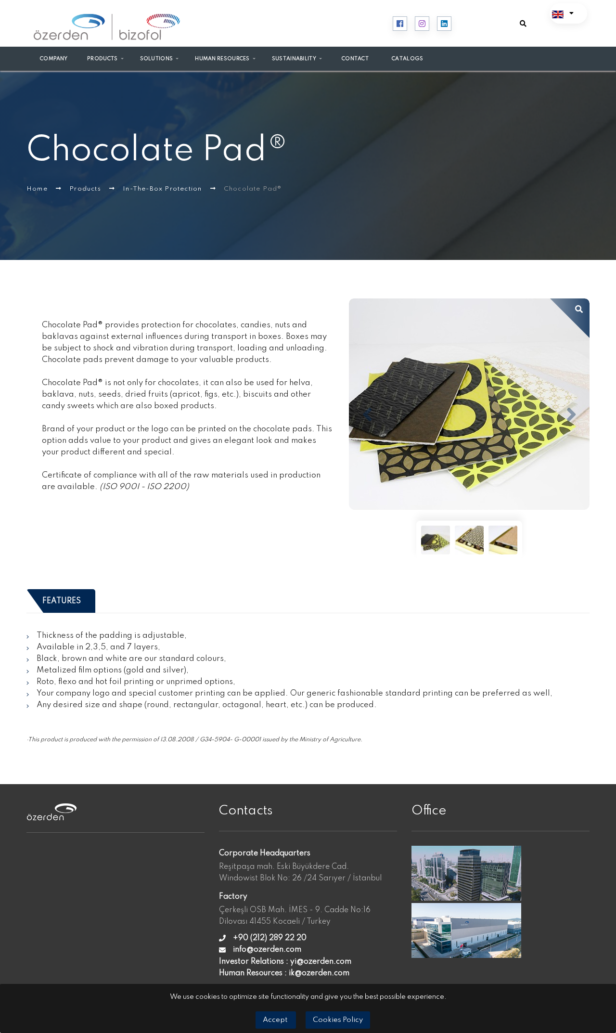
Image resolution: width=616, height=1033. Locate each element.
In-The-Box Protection (163, 189)
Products (86, 189)
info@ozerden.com (267, 950)
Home (38, 189)
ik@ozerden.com (319, 973)
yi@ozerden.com (320, 962)
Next (571, 415)
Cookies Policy (338, 1020)
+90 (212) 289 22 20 (270, 938)
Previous (367, 415)
